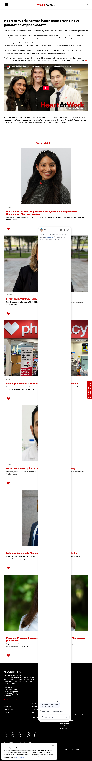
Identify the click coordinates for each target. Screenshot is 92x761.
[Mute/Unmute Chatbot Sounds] (64, 230)
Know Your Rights (10, 699)
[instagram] (20, 734)
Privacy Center (19, 757)
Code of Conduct (66, 750)
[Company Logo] (46, 4)
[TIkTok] (35, 734)
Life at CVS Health (9, 709)
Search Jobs (7, 706)
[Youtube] (28, 734)
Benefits (34, 704)
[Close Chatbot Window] (68, 230)
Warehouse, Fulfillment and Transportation (72, 715)
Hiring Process (36, 709)
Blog (33, 712)
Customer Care (64, 723)
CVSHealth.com (81, 750)
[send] (66, 717)
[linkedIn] (13, 734)
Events (34, 715)
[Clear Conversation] (61, 230)
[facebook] (6, 734)
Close (53, 745)
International (63, 728)
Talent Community (37, 717)
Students (62, 726)
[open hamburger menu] (6, 4)
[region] (54, 473)
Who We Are (7, 712)
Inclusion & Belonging (38, 706)
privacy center (49, 237)
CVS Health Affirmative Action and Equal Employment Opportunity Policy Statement (12, 691)
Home (5, 704)
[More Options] (43, 717)
